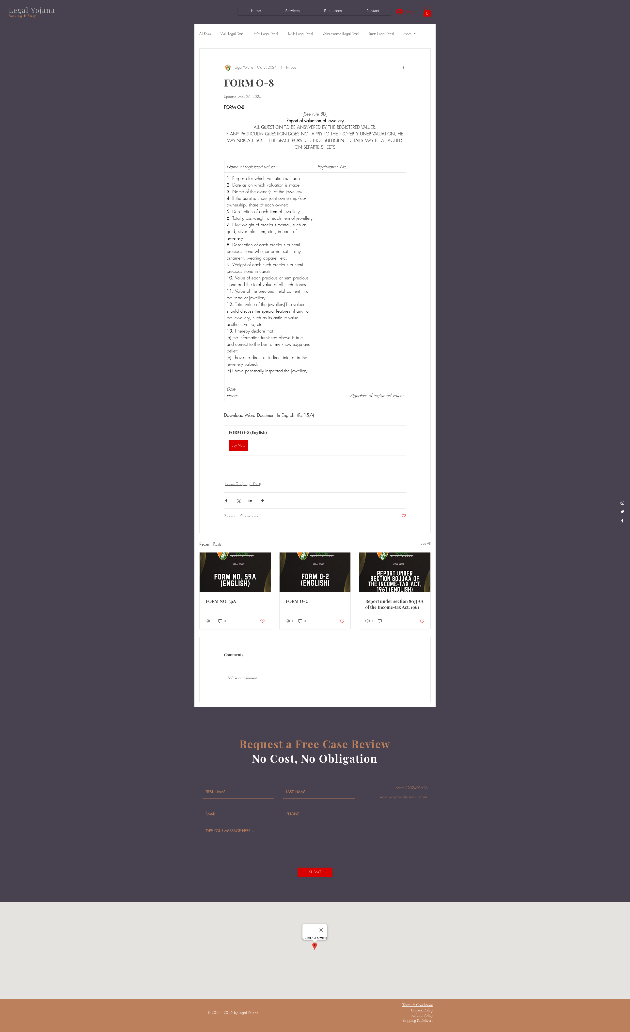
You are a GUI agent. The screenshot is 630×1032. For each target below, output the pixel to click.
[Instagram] (622, 502)
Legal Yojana (32, 10)
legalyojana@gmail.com (403, 797)
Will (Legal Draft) (232, 33)
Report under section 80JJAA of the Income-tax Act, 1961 (394, 604)
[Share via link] (262, 500)
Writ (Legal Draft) (266, 33)
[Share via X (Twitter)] (238, 500)
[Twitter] (622, 511)
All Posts (205, 33)
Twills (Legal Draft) (300, 33)
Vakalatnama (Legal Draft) (341, 33)
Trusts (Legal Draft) (381, 33)
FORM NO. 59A (220, 601)
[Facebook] (622, 520)
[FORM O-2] (315, 572)
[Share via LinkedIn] (250, 500)
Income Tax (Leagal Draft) (243, 483)
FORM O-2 (296, 601)
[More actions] (403, 67)
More (407, 33)
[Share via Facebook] (226, 500)
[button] (427, 12)
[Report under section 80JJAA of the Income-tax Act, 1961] (394, 572)
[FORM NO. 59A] (235, 572)
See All (426, 543)
